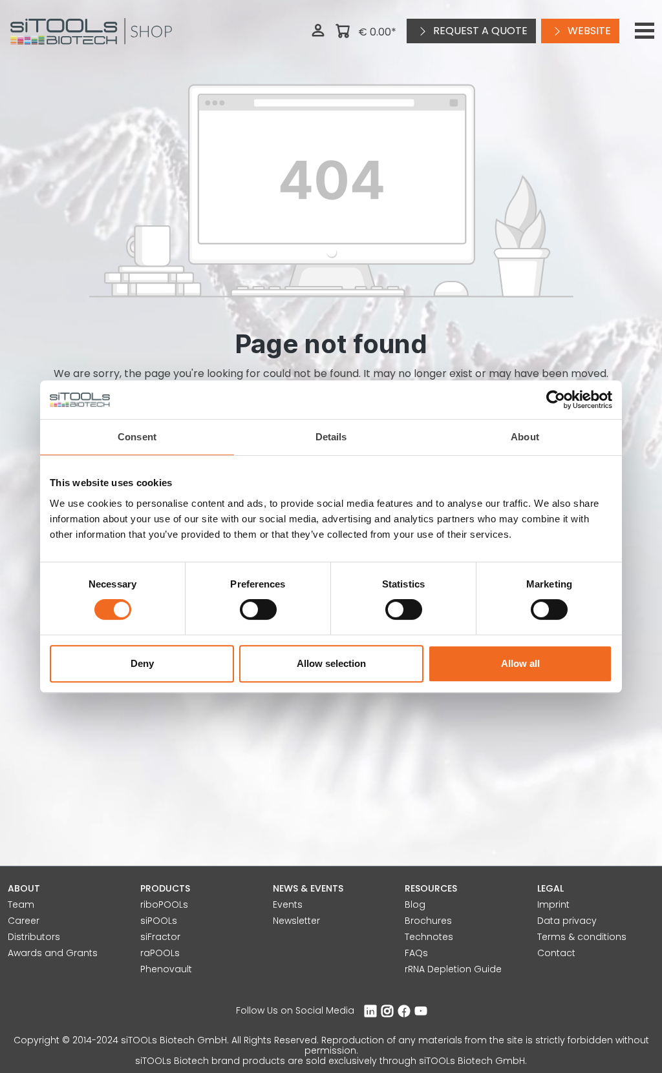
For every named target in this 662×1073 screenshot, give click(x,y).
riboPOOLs (164, 904)
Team (21, 904)
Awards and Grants (53, 952)
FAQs (416, 952)
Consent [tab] (137, 436)
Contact (556, 952)
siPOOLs (158, 920)
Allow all (520, 663)
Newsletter (296, 920)
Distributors (34, 936)
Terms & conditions (581, 936)
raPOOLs (160, 952)
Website (588, 30)
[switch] (258, 609)
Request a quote (479, 30)
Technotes (429, 936)
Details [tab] (331, 436)
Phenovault (166, 969)
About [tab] (525, 436)
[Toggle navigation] (644, 31)
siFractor (160, 936)
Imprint (553, 904)
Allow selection (331, 663)
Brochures (428, 920)
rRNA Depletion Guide (453, 969)
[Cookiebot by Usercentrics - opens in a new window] (555, 399)
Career (23, 920)
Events (288, 904)
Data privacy (567, 920)
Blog (415, 904)
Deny (142, 663)
